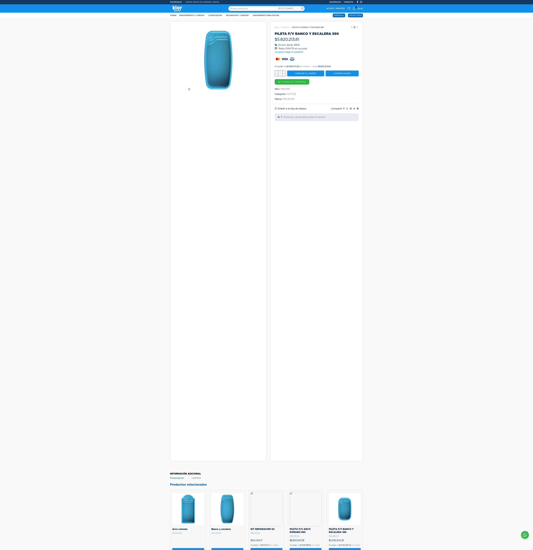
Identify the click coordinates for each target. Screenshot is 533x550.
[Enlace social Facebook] (343, 108)
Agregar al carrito (305, 73)
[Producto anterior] (351, 27)
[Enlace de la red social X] (347, 108)
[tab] (185, 472)
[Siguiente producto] (357, 27)
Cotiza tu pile (355, 15)
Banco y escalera (221, 529)
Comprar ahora (342, 73)
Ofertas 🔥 (339, 15)
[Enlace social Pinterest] (351, 108)
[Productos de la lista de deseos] (348, 8)
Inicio (277, 27)
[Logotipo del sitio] (177, 8)
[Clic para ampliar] (189, 89)
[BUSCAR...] (302, 8)
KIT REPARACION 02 (263, 529)
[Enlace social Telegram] (357, 108)
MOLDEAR (288, 99)
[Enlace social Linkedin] (354, 108)
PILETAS (285, 27)
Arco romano (180, 529)
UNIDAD (196, 478)
